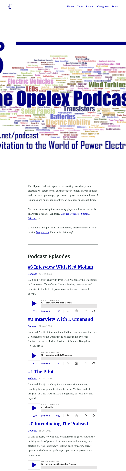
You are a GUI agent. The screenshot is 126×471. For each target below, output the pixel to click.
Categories (103, 6)
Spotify (85, 213)
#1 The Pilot (41, 371)
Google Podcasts (70, 213)
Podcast (90, 6)
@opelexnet (42, 232)
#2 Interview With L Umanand (60, 319)
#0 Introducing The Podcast (58, 424)
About (80, 6)
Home (70, 6)
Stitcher (32, 218)
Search (115, 6)
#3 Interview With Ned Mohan (60, 267)
